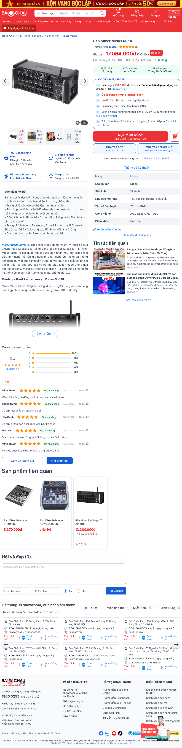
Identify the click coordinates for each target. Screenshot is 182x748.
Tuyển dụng (70, 715)
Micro (54, 21)
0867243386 (136, 632)
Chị (83, 591)
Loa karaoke (22, 21)
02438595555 (32, 632)
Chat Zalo (27, 637)
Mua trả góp (114, 149)
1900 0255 (141, 158)
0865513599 (153, 662)
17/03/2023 (68, 390)
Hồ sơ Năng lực (72, 705)
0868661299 (15, 632)
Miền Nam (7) (142, 608)
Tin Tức (168, 21)
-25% (135, 60)
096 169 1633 (23, 720)
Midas (134, 176)
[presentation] (6, 81)
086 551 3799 (23, 723)
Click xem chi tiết (106, 115)
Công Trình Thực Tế (125, 21)
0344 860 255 (10, 708)
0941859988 (15, 659)
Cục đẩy (66, 21)
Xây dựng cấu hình (19, 27)
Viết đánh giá (59, 460)
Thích (82, 390)
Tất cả (93, 608)
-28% (93, 533)
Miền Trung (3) (170, 608)
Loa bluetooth (103, 21)
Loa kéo (6, 21)
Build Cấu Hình (111, 712)
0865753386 (76, 659)
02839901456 (92, 659)
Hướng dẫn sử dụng (109, 229)
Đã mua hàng (51, 390)
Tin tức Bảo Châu (73, 710)
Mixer (87, 21)
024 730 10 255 (159, 158)
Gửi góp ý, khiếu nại (114, 707)
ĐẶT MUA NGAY (130, 136)
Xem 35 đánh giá (22, 460)
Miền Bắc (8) (115, 608)
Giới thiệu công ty (73, 701)
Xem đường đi (50, 637)
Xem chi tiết (119, 88)
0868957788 (75, 632)
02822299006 (136, 662)
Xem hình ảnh (9, 637)
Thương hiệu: (105, 46)
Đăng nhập (137, 15)
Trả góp (155, 15)
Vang (78, 21)
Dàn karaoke (40, 21)
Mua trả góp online (159, 149)
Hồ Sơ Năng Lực (150, 21)
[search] (102, 13)
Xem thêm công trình (137, 299)
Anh (71, 591)
